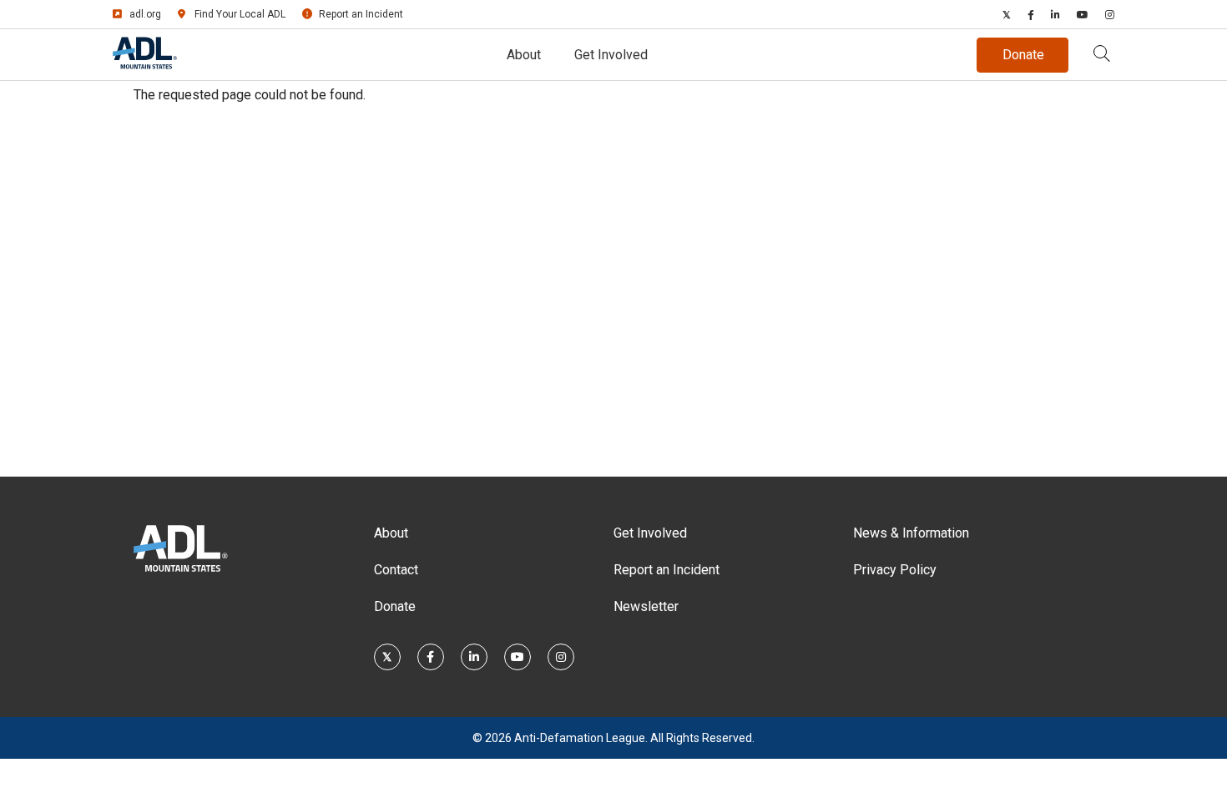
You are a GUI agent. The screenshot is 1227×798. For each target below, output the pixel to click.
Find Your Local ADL (239, 14)
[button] (1101, 55)
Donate (395, 606)
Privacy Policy (895, 570)
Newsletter (646, 606)
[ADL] (145, 65)
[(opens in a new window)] (1006, 14)
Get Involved (611, 55)
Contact (396, 570)
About (524, 55)
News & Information (911, 533)
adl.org (145, 14)
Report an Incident (361, 14)
